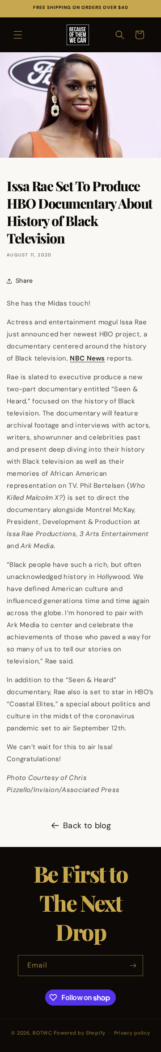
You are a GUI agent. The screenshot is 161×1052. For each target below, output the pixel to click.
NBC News (87, 358)
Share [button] (24, 281)
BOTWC (43, 1033)
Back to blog (87, 825)
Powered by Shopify (80, 1033)
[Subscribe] (133, 965)
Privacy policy (132, 1033)
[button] (18, 35)
